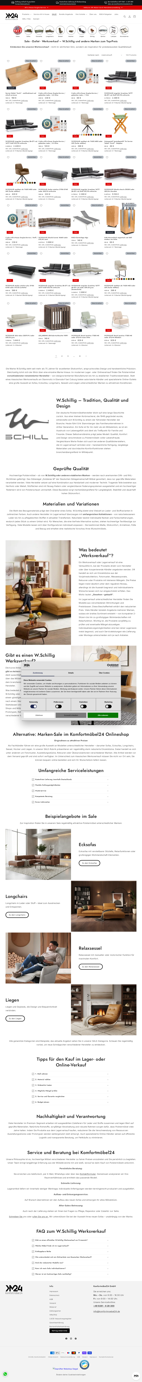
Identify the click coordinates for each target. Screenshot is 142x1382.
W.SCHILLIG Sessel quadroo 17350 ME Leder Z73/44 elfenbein (118, 336)
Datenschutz (54, 1295)
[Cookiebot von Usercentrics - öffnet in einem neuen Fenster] (108, 665)
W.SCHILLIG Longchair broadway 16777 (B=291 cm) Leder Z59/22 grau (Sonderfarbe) (85, 287)
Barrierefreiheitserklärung (59, 1326)
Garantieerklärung (56, 1323)
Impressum (53, 1291)
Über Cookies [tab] (104, 673)
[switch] (58, 706)
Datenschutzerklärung (67, 1357)
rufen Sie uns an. (40, 1216)
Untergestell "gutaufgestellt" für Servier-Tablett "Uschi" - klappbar (118, 142)
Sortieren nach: (93, 55)
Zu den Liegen (15, 1018)
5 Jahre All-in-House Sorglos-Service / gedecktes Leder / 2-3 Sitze (51, 142)
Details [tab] (71, 673)
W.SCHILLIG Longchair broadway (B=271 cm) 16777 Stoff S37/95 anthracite (21, 142)
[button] (26, 14)
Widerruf (52, 1307)
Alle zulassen (103, 715)
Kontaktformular (88, 1174)
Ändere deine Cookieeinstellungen (71, 1375)
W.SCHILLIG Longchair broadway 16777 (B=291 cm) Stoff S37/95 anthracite (118, 94)
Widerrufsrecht (53, 1357)
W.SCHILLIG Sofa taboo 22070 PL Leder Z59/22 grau (20, 336)
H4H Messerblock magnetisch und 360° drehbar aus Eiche (118, 239)
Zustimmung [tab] (38, 673)
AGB (51, 1299)
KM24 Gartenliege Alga (79, 238)
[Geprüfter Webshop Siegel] (65, 1368)
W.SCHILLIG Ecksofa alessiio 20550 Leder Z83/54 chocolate (119, 190)
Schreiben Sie (16, 1216)
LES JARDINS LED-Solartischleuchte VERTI (53, 336)
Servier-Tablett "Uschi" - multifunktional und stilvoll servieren (21, 94)
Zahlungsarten (55, 1311)
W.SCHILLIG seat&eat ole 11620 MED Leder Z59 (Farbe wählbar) (87, 142)
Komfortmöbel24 (39, 1357)
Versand (52, 1303)
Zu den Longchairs (17, 915)
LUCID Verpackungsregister (60, 1319)
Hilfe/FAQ (53, 1315)
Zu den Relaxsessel (90, 967)
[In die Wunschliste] (8, 61)
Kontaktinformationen (106, 1357)
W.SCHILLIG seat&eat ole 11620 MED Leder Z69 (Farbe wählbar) (21, 190)
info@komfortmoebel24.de (106, 1311)
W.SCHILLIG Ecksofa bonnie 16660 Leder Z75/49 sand (53, 239)
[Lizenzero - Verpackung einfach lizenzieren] (84, 1368)
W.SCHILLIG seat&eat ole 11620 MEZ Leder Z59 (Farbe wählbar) (119, 287)
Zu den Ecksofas (89, 863)
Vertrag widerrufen (59, 1331)
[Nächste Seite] (86, 356)
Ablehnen (39, 715)
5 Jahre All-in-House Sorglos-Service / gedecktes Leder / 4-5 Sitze (51, 94)
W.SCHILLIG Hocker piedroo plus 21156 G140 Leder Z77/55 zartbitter (20, 287)
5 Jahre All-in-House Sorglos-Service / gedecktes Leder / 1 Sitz (84, 94)
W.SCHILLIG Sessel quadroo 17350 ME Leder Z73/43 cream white (85, 336)
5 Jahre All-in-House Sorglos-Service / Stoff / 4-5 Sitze (21, 239)
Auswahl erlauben (71, 715)
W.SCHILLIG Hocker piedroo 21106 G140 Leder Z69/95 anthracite (53, 190)
